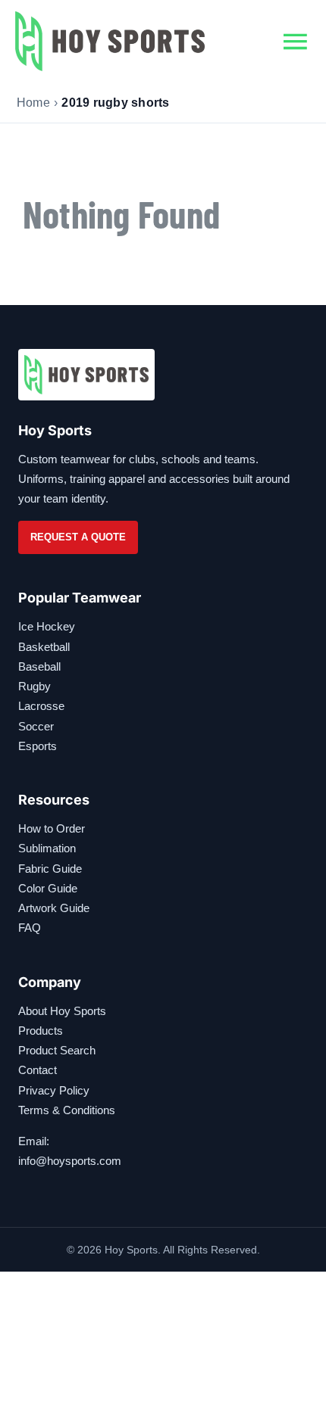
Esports (37, 746)
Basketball (44, 646)
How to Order (51, 828)
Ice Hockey (46, 626)
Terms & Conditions (66, 1110)
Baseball (39, 666)
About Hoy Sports (62, 1010)
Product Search (57, 1050)
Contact (37, 1069)
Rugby (34, 686)
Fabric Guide (50, 868)
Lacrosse (41, 705)
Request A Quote (78, 537)
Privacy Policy (53, 1090)
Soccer (36, 726)
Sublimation (47, 848)
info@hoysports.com (69, 1160)
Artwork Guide (53, 907)
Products (40, 1030)
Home (33, 102)
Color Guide (47, 888)
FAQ (29, 927)
